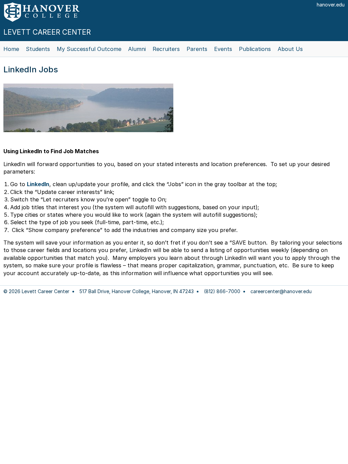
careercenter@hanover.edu (281, 291)
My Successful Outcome (89, 49)
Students (38, 49)
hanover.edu (331, 4)
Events (223, 49)
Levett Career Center (47, 32)
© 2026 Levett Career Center (36, 291)
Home (11, 49)
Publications (255, 49)
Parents (197, 49)
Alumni (137, 49)
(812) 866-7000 (222, 291)
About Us (290, 49)
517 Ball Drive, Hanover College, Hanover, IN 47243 (137, 291)
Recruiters (166, 49)
